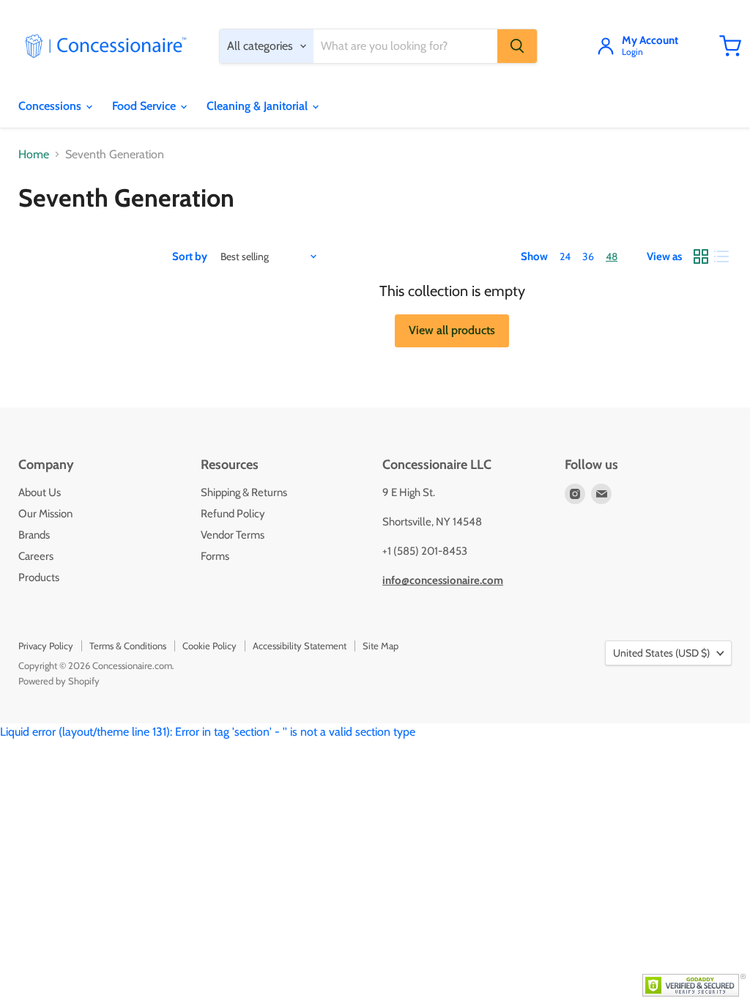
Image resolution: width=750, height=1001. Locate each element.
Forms (215, 556)
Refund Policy (233, 513)
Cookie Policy (209, 645)
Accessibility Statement (299, 645)
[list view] (721, 256)
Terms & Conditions (127, 645)
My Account (650, 41)
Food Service (145, 106)
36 (588, 256)
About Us (39, 492)
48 (611, 256)
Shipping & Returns (244, 492)
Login (632, 52)
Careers (35, 556)
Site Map (380, 645)
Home (33, 154)
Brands (34, 535)
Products (38, 577)
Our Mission (45, 513)
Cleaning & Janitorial (259, 106)
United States (661, 653)
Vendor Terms (232, 535)
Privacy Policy (45, 645)
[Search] (517, 46)
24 (565, 256)
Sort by (189, 257)
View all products (452, 330)
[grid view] (701, 256)
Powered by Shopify (59, 681)
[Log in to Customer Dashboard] (605, 46)
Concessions (51, 106)
